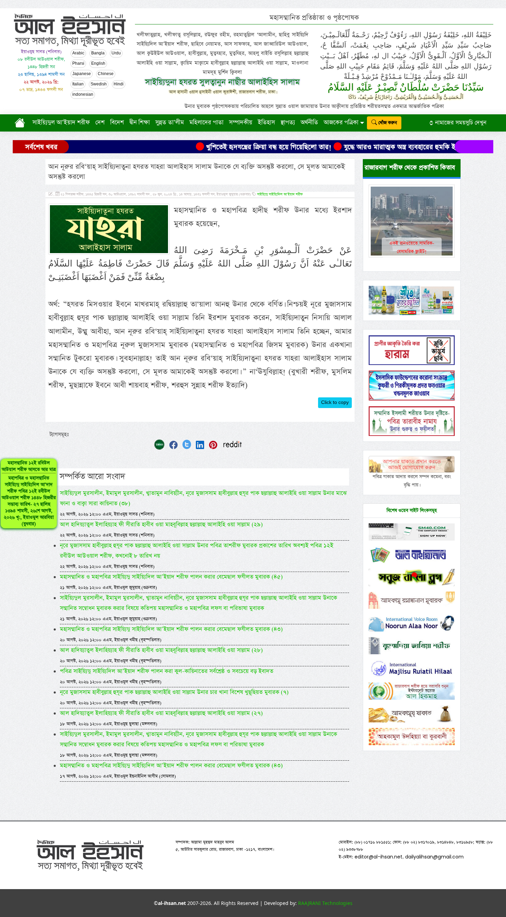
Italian (78, 84)
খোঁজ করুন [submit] (387, 122)
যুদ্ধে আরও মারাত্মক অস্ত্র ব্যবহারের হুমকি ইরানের (374, 147)
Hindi (119, 84)
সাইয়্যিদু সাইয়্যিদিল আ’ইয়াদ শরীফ (280, 194)
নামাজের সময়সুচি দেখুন (459, 123)
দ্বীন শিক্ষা (139, 122)
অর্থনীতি (309, 122)
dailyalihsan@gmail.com (434, 856)
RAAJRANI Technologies (325, 903)
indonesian (82, 94)
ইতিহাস (266, 122)
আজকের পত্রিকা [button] (341, 122)
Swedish (99, 84)
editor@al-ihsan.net (378, 856)
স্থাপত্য (288, 122)
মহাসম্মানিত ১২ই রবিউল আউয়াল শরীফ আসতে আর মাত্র (29, 493)
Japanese (81, 74)
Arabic (78, 53)
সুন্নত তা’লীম (169, 122)
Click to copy (335, 402)
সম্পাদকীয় (240, 122)
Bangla (98, 53)
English (98, 63)
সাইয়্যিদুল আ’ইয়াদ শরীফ (61, 122)
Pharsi (78, 63)
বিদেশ (117, 122)
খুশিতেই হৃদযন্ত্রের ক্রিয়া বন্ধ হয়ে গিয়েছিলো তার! (236, 147)
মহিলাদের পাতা (206, 122)
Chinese (106, 74)
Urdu (116, 53)
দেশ (100, 122)
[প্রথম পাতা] (21, 123)
